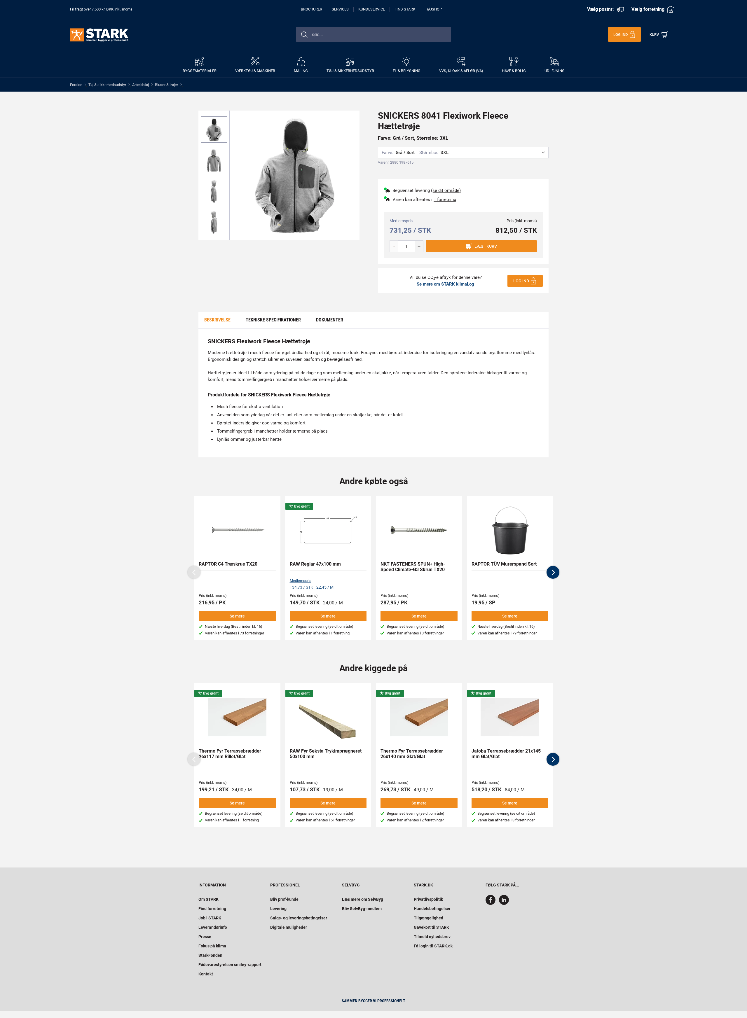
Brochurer (311, 9)
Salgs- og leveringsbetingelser (298, 918)
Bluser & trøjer (166, 85)
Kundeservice (371, 9)
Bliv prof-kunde (284, 899)
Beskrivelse (217, 320)
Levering (278, 908)
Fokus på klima (212, 946)
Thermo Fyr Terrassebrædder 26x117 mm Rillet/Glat (230, 753)
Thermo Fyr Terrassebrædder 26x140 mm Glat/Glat (412, 753)
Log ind (521, 281)
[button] (553, 572)
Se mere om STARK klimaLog (445, 284)
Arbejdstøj (140, 85)
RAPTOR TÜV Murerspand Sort (504, 564)
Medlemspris (300, 580)
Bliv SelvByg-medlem (362, 908)
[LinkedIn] (504, 903)
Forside (76, 85)
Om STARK (208, 899)
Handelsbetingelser (432, 908)
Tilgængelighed (428, 918)
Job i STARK (209, 918)
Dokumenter (329, 320)
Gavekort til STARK (431, 927)
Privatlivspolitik (428, 899)
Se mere (237, 616)
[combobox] (373, 34)
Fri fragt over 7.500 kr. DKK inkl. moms (101, 9)
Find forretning (212, 908)
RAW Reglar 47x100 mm (315, 564)
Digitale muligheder (288, 927)
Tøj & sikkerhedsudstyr (107, 85)
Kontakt (205, 974)
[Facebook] (492, 903)
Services (340, 9)
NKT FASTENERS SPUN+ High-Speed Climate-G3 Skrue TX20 (413, 566)
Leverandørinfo (212, 927)
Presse (204, 936)
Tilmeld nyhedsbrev (432, 936)
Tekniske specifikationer (273, 320)
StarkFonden (210, 955)
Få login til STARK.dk (433, 946)
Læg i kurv (485, 246)
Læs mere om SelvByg (362, 899)
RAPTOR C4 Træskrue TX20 (228, 564)
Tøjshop (433, 9)
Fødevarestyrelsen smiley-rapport (229, 964)
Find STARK (405, 9)
